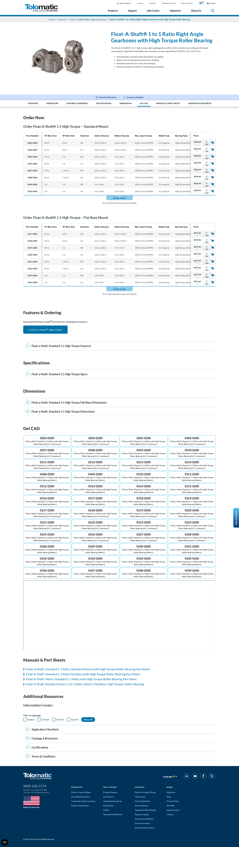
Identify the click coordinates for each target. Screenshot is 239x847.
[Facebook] (203, 776)
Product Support (110, 792)
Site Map (170, 805)
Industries (175, 10)
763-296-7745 (28, 792)
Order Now (52, 103)
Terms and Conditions (144, 819)
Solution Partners (142, 823)
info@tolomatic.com (41, 792)
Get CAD (144, 103)
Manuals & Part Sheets (168, 103)
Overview (33, 103)
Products (113, 10)
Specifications (103, 103)
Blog (169, 797)
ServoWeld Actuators (80, 797)
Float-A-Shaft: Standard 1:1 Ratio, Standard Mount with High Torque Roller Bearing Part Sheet (88, 669)
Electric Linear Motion (81, 792)
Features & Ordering (77, 103)
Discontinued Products (145, 828)
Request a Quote (142, 814)
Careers (141, 3)
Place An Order (187, 3)
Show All (88, 719)
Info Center (153, 10)
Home (52, 19)
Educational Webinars (112, 814)
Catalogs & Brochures (112, 801)
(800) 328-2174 (34, 786)
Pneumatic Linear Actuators (83, 801)
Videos (106, 810)
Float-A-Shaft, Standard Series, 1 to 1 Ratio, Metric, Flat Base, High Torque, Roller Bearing (85, 684)
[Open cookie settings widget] (4, 842)
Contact (153, 3)
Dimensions (125, 103)
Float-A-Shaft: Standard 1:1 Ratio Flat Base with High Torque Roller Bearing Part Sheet (83, 674)
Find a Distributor (142, 801)
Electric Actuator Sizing (145, 792)
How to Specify (141, 805)
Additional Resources (199, 103)
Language (167, 776)
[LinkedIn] (187, 776)
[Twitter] (212, 776)
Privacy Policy (173, 801)
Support (132, 10)
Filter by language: (32, 715)
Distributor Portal (168, 3)
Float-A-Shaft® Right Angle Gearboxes (87, 19)
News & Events (173, 810)
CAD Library (108, 797)
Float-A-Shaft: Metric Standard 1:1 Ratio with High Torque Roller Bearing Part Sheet (81, 679)
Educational (108, 805)
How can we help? (236, 518)
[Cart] (200, 3)
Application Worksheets (145, 810)
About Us (196, 10)
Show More (119, 198)
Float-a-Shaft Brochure (45, 329)
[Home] (41, 10)
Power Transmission (80, 805)
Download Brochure (107, 97)
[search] (213, 11)
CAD (207, 144)
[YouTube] (195, 776)
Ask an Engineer (125, 3)
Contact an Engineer (135, 97)
